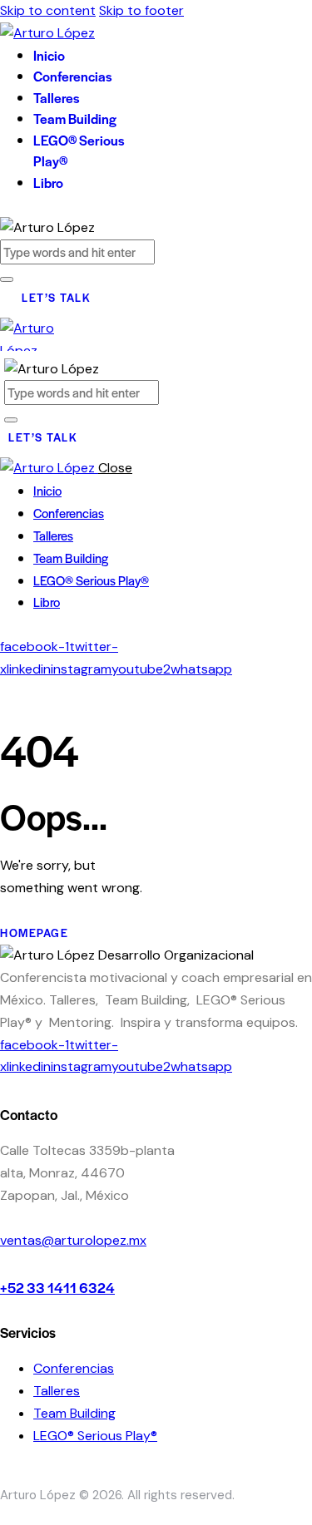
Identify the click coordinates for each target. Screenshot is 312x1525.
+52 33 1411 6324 (57, 1287)
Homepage (34, 932)
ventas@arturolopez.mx (73, 1240)
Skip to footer (141, 10)
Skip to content (48, 10)
